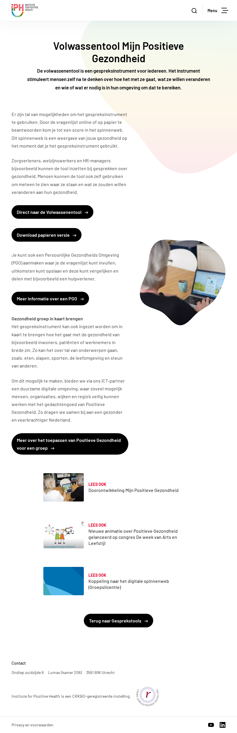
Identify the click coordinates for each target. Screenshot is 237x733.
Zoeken (195, 10)
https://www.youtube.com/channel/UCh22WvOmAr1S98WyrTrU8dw (211, 725)
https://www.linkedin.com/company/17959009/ (222, 725)
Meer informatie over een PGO (47, 298)
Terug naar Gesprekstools (115, 620)
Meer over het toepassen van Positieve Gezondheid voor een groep (69, 444)
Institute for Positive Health (25, 10)
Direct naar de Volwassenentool (49, 212)
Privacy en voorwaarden (32, 724)
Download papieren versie (44, 235)
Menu (212, 10)
